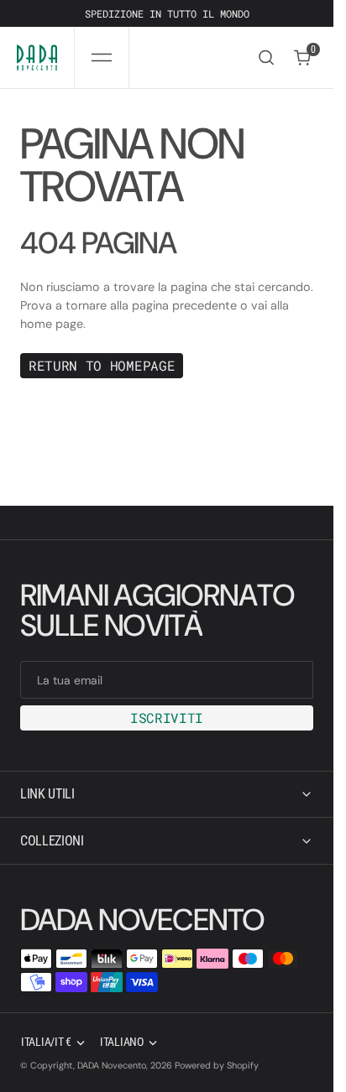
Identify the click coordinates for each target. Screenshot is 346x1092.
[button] (101, 57)
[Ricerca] (266, 57)
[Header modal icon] (102, 58)
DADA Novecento (111, 1065)
